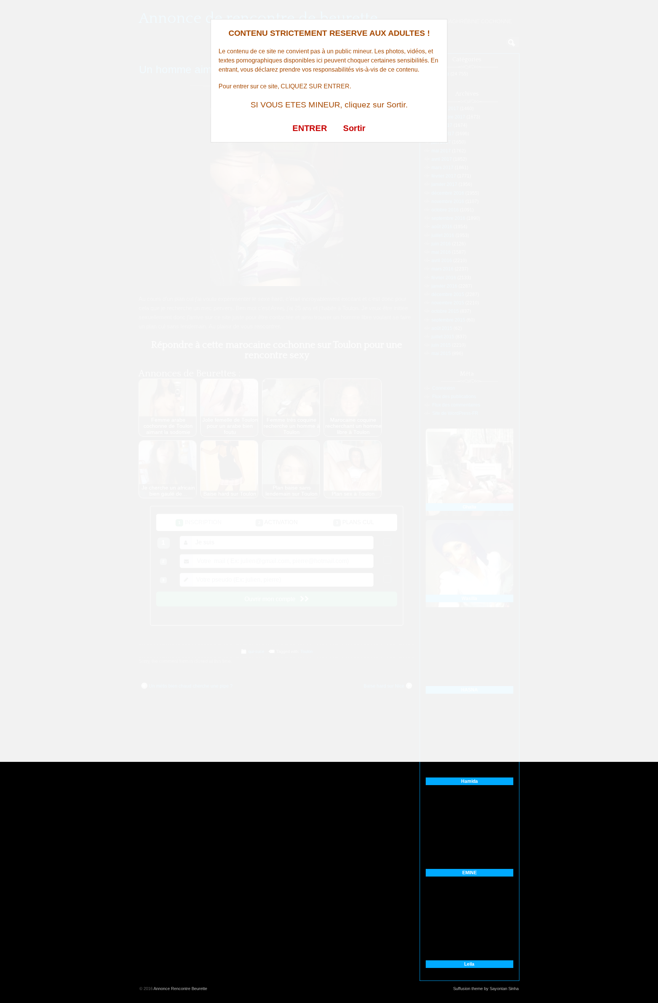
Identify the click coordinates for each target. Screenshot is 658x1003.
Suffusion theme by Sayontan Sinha (486, 988)
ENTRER (309, 128)
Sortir (354, 128)
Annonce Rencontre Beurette (180, 988)
